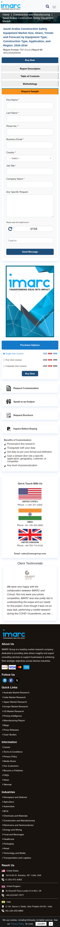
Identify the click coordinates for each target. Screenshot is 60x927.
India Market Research (15, 697)
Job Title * (11, 165)
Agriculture (9, 802)
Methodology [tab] (30, 84)
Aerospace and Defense (15, 797)
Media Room (10, 761)
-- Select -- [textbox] (15, 158)
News (6, 780)
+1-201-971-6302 (13, 879)
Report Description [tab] (30, 68)
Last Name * (12, 113)
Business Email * (15, 139)
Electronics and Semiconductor (19, 825)
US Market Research (14, 711)
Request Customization (26, 388)
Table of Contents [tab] (30, 76)
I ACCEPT (41, 924)
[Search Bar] (47, 6)
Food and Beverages (14, 834)
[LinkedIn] (4, 680)
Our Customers (11, 766)
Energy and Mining (13, 829)
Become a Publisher (13, 770)
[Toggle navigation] (54, 7)
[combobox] (30, 158)
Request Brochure (23, 415)
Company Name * (15, 179)
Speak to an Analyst (24, 401)
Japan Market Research (15, 702)
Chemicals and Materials (16, 816)
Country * (11, 152)
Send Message (30, 251)
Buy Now (30, 60)
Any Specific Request (17, 192)
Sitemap (8, 784)
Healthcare (9, 839)
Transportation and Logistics (17, 858)
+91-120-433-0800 (14, 911)
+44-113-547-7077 (15, 895)
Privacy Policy (17, 923)
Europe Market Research (16, 706)
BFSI (6, 811)
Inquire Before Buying (25, 428)
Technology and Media (15, 853)
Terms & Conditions (13, 752)
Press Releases (11, 730)
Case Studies (10, 734)
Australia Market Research (16, 692)
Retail (6, 848)
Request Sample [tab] (30, 91)
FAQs (6, 775)
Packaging (9, 843)
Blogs (6, 725)
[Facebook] (11, 680)
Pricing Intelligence (13, 716)
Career (7, 747)
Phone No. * (12, 126)
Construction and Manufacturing (19, 820)
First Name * (12, 100)
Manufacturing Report (14, 720)
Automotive (9, 806)
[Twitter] (17, 680)
